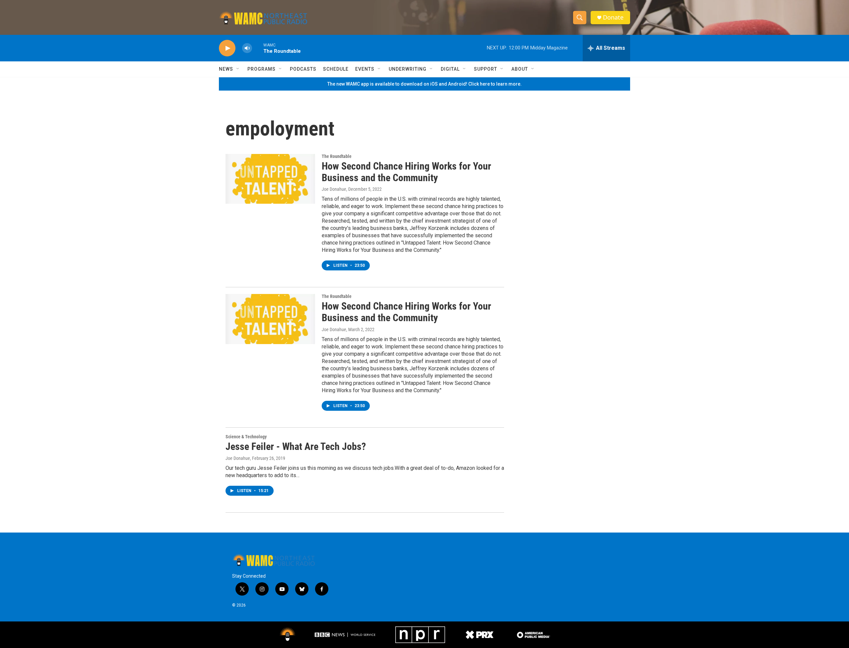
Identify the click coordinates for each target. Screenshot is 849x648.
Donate (613, 17)
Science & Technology (246, 436)
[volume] (247, 48)
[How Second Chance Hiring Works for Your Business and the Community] (270, 179)
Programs (261, 69)
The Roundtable (337, 156)
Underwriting (407, 69)
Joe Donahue (334, 189)
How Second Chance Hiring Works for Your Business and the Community (406, 171)
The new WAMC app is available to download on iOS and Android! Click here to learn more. (424, 84)
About (519, 69)
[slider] (258, 47)
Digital (450, 69)
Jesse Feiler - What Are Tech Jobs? (296, 446)
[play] (227, 48)
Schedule (336, 69)
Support (485, 69)
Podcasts (303, 69)
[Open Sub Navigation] (238, 69)
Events (364, 69)
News (226, 69)
